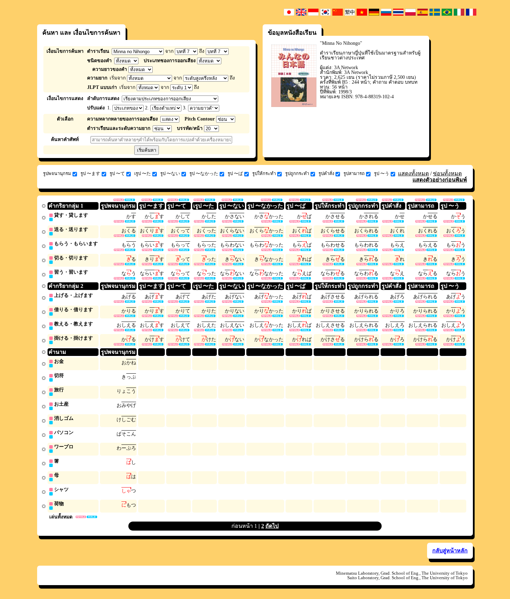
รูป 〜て (117, 173)
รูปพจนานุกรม (57, 173)
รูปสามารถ (354, 173)
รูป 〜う (381, 173)
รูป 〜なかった (203, 173)
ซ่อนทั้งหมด (447, 173)
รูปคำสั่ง (326, 173)
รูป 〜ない (170, 173)
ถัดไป (272, 526)
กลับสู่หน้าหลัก (450, 551)
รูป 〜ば (235, 173)
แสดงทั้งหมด (413, 173)
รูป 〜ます (90, 173)
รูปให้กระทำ (264, 173)
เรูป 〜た (142, 173)
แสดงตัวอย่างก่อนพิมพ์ (440, 180)
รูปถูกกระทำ (297, 173)
